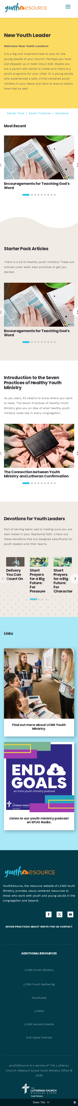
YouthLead (39, 997)
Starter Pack (15, 113)
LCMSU (39, 1011)
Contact (66, 926)
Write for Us (50, 926)
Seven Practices (40, 113)
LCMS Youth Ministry (39, 970)
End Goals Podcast (39, 1037)
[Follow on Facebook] (49, 914)
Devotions (62, 113)
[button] (26, 195)
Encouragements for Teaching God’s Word (37, 185)
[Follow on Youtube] (70, 914)
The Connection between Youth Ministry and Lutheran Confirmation (36, 474)
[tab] (33, 599)
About (35, 926)
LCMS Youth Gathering (39, 984)
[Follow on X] (59, 914)
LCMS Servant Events (39, 1024)
